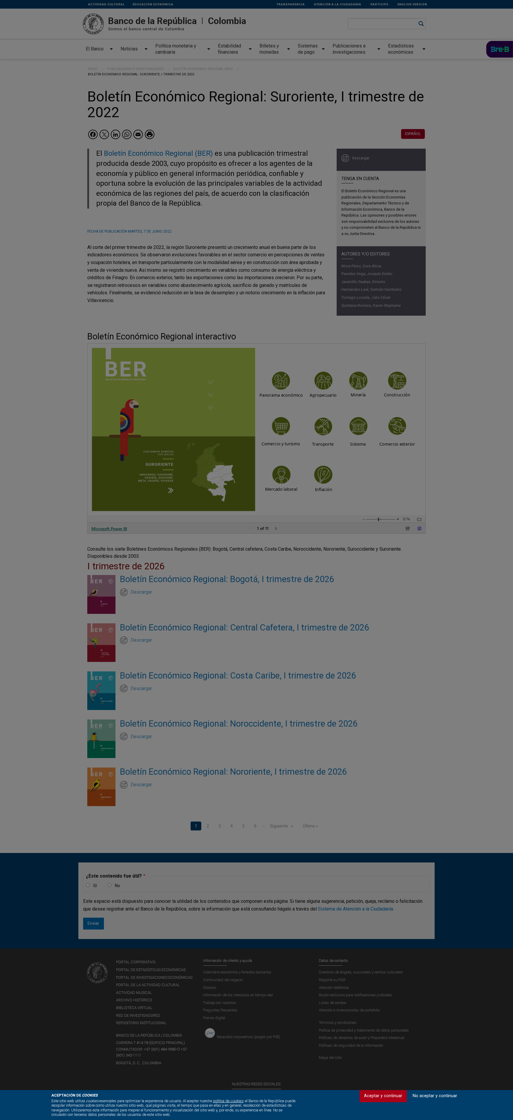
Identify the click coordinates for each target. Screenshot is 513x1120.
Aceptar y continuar (383, 1095)
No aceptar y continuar (435, 1095)
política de (228, 1101)
